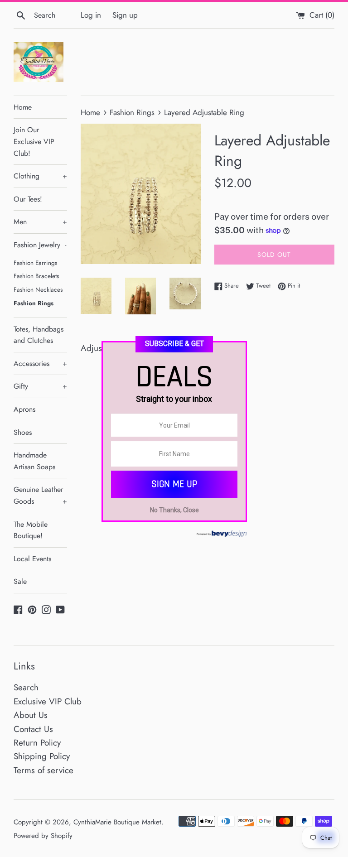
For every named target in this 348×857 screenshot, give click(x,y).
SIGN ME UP (174, 484)
